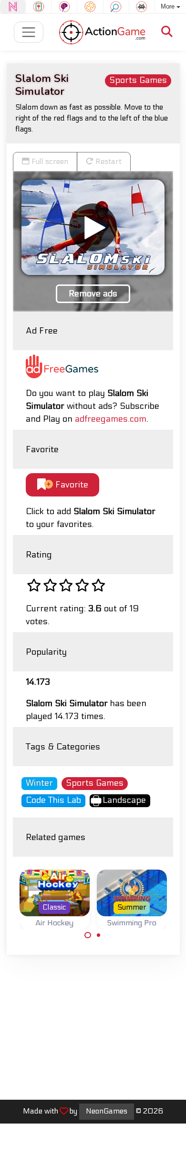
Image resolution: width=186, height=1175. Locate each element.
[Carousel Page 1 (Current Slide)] (87, 935)
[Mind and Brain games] (64, 6)
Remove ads (93, 294)
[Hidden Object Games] (116, 6)
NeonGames (106, 1111)
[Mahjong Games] (38, 6)
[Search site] (167, 32)
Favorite (70, 485)
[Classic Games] (142, 6)
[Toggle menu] (29, 32)
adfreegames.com (110, 419)
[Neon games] (12, 6)
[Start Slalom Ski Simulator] (93, 227)
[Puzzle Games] (90, 6)
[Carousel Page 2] (98, 935)
